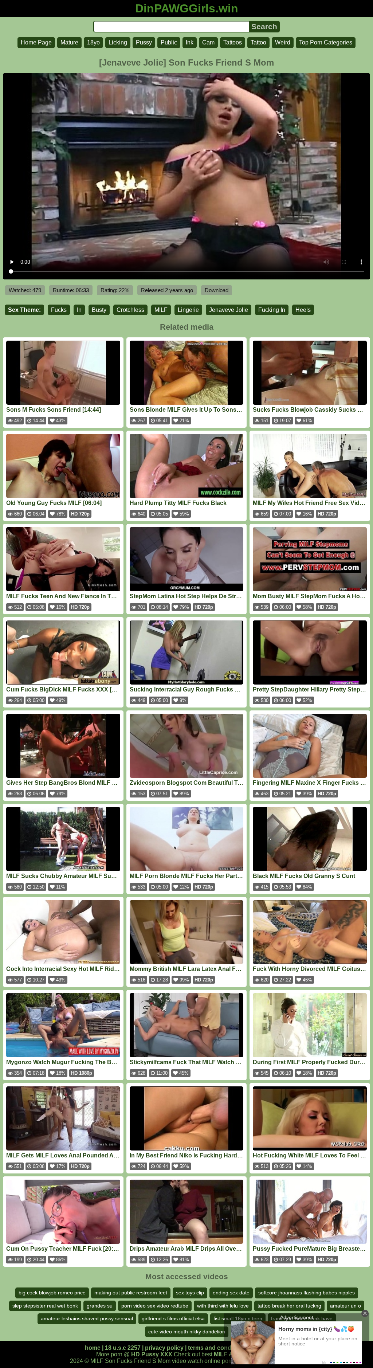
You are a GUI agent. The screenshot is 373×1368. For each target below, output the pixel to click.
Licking (118, 42)
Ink (189, 42)
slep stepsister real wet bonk (45, 1306)
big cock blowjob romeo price (52, 1293)
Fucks (59, 310)
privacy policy (164, 1348)
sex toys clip (190, 1293)
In (79, 310)
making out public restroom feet (130, 1293)
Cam (208, 42)
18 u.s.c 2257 (123, 1348)
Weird (282, 42)
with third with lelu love (223, 1306)
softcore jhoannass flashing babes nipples (306, 1293)
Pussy (144, 42)
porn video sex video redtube (154, 1306)
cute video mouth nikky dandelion (186, 1331)
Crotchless (130, 310)
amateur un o (345, 1306)
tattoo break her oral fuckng (289, 1306)
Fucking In (271, 310)
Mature (69, 42)
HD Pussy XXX (151, 1354)
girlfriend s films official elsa (173, 1318)
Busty (99, 310)
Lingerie (188, 310)
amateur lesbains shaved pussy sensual (87, 1318)
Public (169, 42)
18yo (93, 42)
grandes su (100, 1306)
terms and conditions (217, 1348)
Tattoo (258, 42)
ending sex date (231, 1293)
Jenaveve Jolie (228, 310)
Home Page (36, 42)
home (93, 1348)
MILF (161, 310)
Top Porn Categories (325, 42)
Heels (303, 310)
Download (216, 290)
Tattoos (232, 42)
